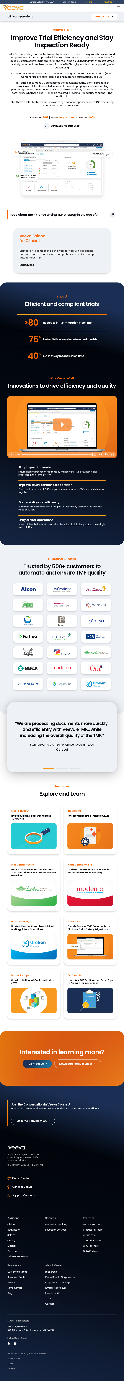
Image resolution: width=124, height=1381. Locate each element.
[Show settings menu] (106, 454)
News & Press (14, 1288)
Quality (11, 1240)
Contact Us (36, 1064)
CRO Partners (90, 1246)
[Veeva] (59, 7)
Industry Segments (18, 1256)
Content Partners (93, 1240)
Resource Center (17, 1277)
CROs (82, 489)
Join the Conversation (32, 1121)
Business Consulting (56, 1224)
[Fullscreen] (112, 454)
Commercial (14, 1251)
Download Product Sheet (75, 1064)
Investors (50, 1293)
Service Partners (92, 1224)
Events (11, 1282)
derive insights (53, 506)
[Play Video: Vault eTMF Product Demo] (62, 424)
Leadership (51, 1272)
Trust (48, 1298)
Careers (49, 1304)
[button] (104, 16)
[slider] (56, 454)
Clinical (11, 1224)
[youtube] (15, 1344)
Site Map (11, 1368)
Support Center (69, 2)
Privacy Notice (13, 1358)
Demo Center (21, 1178)
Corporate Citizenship (57, 1282)
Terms (10, 1363)
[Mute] (100, 454)
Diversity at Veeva (55, 1288)
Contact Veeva (22, 1187)
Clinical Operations (20, 16)
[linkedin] (9, 1344)
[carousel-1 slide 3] (75, 768)
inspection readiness (46, 471)
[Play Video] (11, 454)
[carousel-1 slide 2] (62, 768)
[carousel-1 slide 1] (48, 768)
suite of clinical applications (78, 524)
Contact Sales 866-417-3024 (42, 2)
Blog (9, 1293)
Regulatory (13, 1229)
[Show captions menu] (94, 454)
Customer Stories (17, 1272)
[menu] (89, 2)
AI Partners (89, 1235)
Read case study (61, 756)
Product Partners (92, 1229)
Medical (11, 1246)
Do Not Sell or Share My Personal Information (27, 1353)
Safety (11, 1235)
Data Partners (91, 1251)
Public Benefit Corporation (60, 1277)
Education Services (55, 1229)
